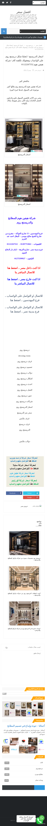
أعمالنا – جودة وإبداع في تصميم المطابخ (26, 726)
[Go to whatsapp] (41, 818)
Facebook (12, 493)
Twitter (29, 493)
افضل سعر (23, 12)
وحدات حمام (39, 780)
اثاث (41, 762)
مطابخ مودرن (39, 774)
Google (29, 497)
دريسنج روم (39, 768)
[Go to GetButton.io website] (41, 823)
